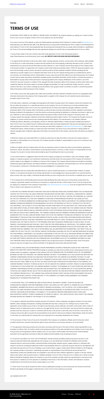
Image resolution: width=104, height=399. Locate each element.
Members (89, 4)
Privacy (71, 394)
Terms (64, 394)
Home (76, 4)
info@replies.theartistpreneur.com (73, 126)
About (82, 4)
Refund (78, 394)
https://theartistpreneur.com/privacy (58, 185)
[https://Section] (18, 4)
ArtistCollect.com (87, 42)
